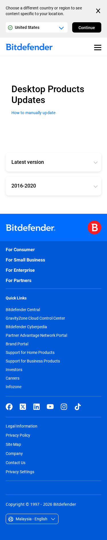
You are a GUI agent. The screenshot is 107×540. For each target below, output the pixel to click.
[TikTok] (77, 406)
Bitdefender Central (23, 309)
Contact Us (15, 462)
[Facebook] (9, 406)
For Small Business (25, 260)
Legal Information (21, 426)
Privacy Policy (18, 435)
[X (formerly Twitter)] (22, 406)
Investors (14, 369)
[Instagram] (63, 406)
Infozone (13, 386)
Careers (12, 378)
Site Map (13, 444)
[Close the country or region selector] (98, 10)
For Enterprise (20, 270)
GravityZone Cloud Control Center (35, 318)
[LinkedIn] (36, 406)
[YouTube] (50, 406)
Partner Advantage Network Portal (36, 335)
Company (14, 453)
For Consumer (20, 249)
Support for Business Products (33, 361)
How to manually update (33, 112)
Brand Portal (17, 343)
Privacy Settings (20, 471)
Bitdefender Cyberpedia (26, 326)
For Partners (18, 280)
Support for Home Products (30, 352)
